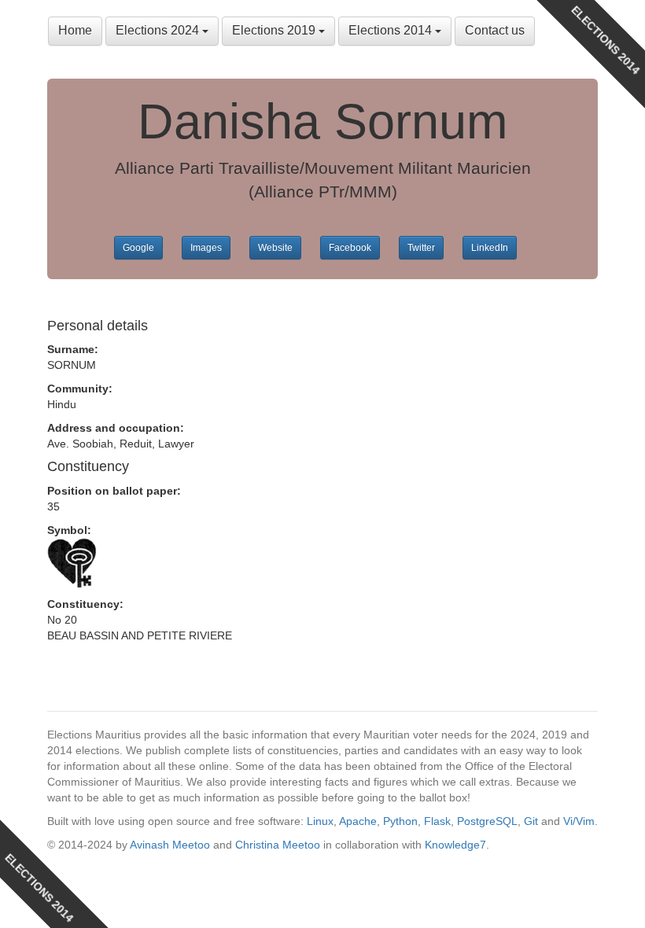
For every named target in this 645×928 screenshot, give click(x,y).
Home (75, 30)
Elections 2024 (159, 30)
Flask (437, 821)
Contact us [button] (495, 30)
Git (531, 821)
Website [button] (275, 247)
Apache (358, 821)
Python (400, 821)
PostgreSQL (487, 821)
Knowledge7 (455, 844)
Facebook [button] (350, 247)
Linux (320, 821)
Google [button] (138, 247)
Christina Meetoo (277, 844)
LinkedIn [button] (489, 247)
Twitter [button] (421, 247)
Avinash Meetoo (170, 844)
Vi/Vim (579, 821)
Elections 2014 (391, 30)
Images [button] (206, 247)
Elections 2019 (275, 30)
